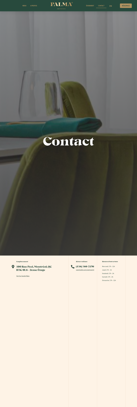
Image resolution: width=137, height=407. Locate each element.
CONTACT (101, 6)
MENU (24, 6)
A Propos (33, 6)
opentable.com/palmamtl (85, 270)
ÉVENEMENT (90, 6)
